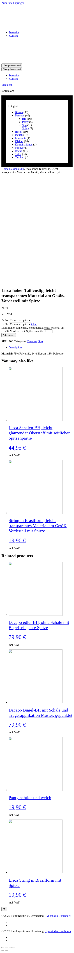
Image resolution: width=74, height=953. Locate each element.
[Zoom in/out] (13, 947)
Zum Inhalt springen (12, 2)
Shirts (18, 154)
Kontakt (13, 35)
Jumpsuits (20, 138)
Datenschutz (16, 921)
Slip (24, 125)
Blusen (19, 112)
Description (15, 347)
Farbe (5, 320)
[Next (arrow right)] (6, 950)
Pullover (19, 147)
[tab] (41, 347)
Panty (25, 121)
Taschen (19, 157)
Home (4, 168)
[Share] (6, 947)
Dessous (19, 115)
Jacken (19, 134)
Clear (34, 324)
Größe (5, 324)
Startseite (14, 32)
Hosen (18, 131)
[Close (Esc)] (2, 947)
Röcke (18, 150)
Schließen (7, 84)
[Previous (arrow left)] (2, 950)
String (25, 128)
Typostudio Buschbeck (58, 915)
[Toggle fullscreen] (10, 947)
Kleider (19, 141)
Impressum (15, 925)
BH (24, 118)
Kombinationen (24, 144)
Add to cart (8, 335)
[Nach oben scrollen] (4, 909)
